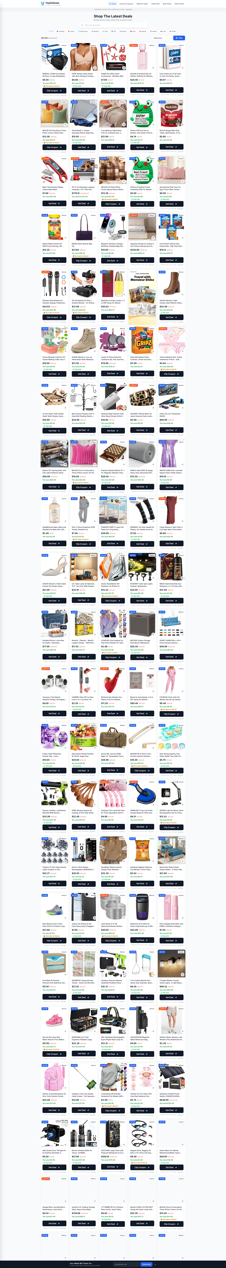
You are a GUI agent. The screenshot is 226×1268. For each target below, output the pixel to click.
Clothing (61, 31)
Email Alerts (179, 4)
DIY (115, 31)
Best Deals (167, 4)
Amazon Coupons (126, 4)
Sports (124, 31)
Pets (106, 31)
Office (174, 31)
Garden (96, 31)
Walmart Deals (142, 4)
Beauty (143, 31)
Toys (133, 31)
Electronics (84, 31)
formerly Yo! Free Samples (52, 5)
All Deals (112, 4)
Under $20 (155, 4)
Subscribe (146, 1264)
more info (129, 9)
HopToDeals (52, 3)
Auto (164, 31)
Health (154, 31)
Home (72, 31)
